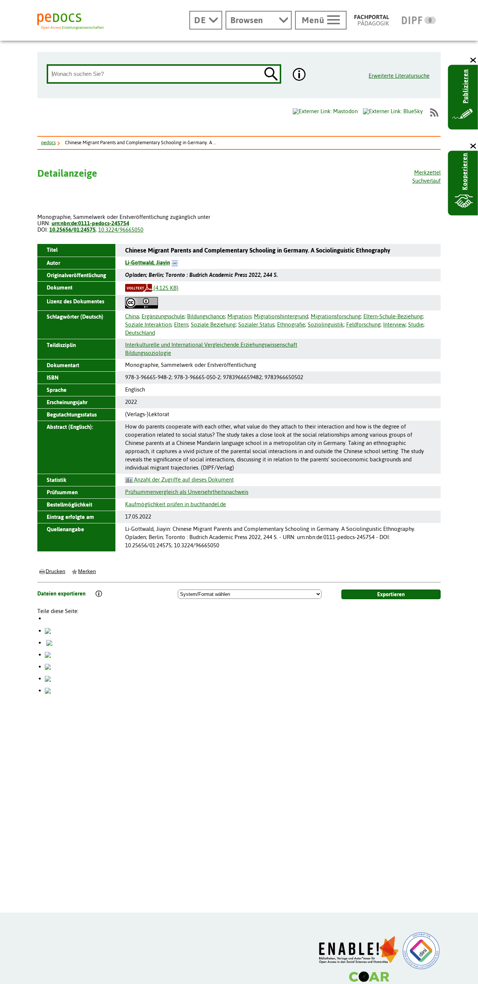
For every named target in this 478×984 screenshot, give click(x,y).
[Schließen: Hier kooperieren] (474, 146)
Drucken (55, 571)
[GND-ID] (174, 262)
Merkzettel (427, 172)
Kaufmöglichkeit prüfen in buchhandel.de (175, 504)
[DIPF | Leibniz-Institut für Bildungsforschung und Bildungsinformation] (419, 20)
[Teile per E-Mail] (48, 678)
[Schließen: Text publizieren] (474, 60)
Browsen (246, 20)
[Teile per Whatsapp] (48, 654)
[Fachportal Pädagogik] (372, 20)
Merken (87, 571)
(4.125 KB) (165, 288)
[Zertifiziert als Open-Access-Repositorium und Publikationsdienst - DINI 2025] (421, 950)
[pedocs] (70, 21)
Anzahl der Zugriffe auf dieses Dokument (183, 479)
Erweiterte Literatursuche (399, 75)
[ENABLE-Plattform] (359, 950)
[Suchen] (271, 74)
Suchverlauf (426, 180)
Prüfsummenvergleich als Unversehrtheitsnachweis (186, 492)
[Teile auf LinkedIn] (48, 666)
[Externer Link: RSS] (434, 112)
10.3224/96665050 (120, 229)
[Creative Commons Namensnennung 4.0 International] (141, 302)
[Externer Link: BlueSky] (392, 112)
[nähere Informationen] (299, 75)
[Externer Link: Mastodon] (325, 111)
